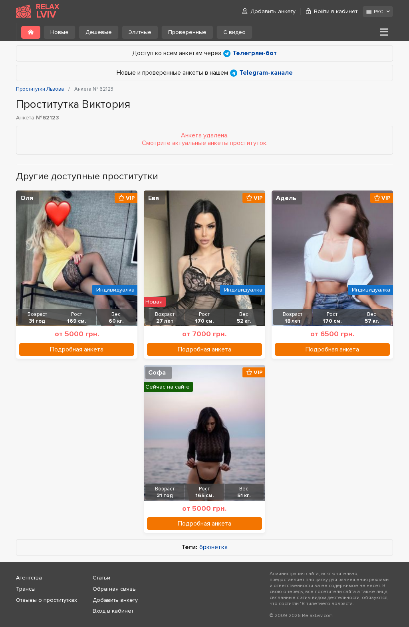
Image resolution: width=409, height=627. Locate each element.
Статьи (101, 577)
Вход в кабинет (113, 610)
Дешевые (98, 32)
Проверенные (187, 32)
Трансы (26, 588)
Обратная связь (114, 588)
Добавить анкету (273, 11)
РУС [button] (378, 12)
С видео (234, 32)
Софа (157, 373)
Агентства (29, 577)
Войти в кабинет (335, 11)
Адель (286, 198)
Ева (153, 198)
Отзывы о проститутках (46, 600)
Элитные (140, 32)
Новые (59, 32)
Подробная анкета (76, 349)
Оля (26, 198)
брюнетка (213, 547)
